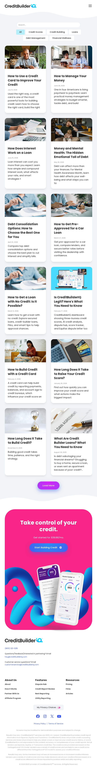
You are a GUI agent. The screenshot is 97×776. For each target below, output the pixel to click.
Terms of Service (55, 723)
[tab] (20, 32)
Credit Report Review (45, 689)
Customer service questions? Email (20, 662)
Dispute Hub (41, 684)
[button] (89, 6)
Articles (69, 693)
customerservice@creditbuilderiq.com (22, 664)
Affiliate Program (13, 698)
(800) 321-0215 (11, 648)
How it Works (11, 689)
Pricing (69, 684)
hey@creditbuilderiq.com (16, 657)
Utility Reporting (43, 698)
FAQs (68, 689)
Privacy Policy (40, 723)
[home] (20, 6)
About (8, 684)
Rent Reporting (42, 693)
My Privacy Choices (47, 707)
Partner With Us (12, 693)
